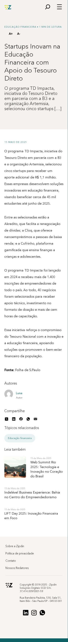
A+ (11, 33)
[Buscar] (46, 7)
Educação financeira (20, 438)
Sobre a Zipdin (14, 546)
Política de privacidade (19, 553)
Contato (10, 560)
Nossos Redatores (17, 568)
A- (18, 33)
